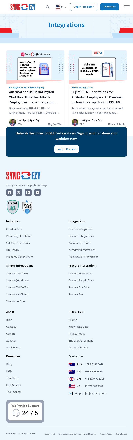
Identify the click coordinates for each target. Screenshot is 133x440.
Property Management (19, 257)
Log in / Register (84, 7)
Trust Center (13, 392)
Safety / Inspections (18, 243)
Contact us (110, 6)
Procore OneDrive (79, 287)
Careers (10, 334)
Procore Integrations (81, 236)
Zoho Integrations (80, 243)
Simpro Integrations (19, 266)
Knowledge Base (78, 327)
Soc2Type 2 (50, 434)
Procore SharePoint (80, 273)
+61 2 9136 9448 (94, 364)
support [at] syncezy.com (90, 393)
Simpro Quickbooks (17, 280)
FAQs (9, 371)
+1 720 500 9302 (94, 386)
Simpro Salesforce (17, 273)
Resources (13, 356)
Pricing (73, 320)
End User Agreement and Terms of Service (77, 434)
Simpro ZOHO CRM (17, 287)
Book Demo (13, 348)
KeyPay (40, 87)
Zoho (90, 87)
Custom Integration (80, 229)
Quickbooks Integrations (83, 257)
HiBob (32, 87)
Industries (13, 221)
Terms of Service (78, 348)
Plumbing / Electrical (19, 236)
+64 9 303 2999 (93, 371)
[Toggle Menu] (127, 6)
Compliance (121, 434)
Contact (11, 327)
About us (11, 341)
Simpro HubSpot (16, 301)
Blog (9, 320)
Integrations (77, 221)
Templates (12, 378)
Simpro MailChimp (17, 294)
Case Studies (13, 385)
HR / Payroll (13, 250)
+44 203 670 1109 (94, 379)
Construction (14, 229)
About (10, 312)
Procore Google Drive (81, 280)
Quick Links (76, 312)
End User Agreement (81, 341)
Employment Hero (19, 87)
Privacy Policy (77, 334)
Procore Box (76, 294)
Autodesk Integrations (82, 250)
